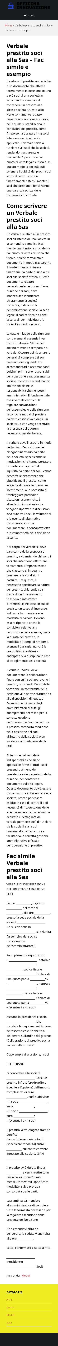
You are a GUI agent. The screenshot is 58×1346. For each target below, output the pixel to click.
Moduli (26, 1275)
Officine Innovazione (29, 5)
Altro (9, 1299)
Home (8, 25)
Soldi (9, 1322)
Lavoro (10, 1307)
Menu (31, 15)
